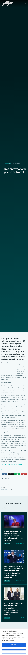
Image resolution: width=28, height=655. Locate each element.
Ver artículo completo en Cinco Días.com (12, 464)
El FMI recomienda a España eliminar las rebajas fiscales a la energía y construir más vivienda (13, 535)
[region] (14, 642)
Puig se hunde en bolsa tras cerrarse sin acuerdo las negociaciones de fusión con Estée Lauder (13, 609)
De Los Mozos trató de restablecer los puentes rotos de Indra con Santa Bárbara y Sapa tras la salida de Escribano (13, 572)
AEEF (4, 487)
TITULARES (8, 163)
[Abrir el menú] (25, 4)
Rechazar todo (14, 652)
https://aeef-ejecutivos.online (9, 469)
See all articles (5, 508)
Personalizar (14, 648)
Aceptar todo (14, 644)
